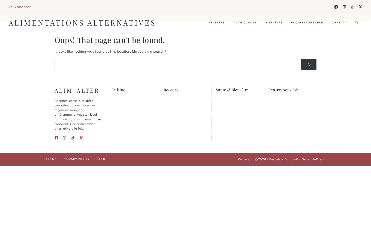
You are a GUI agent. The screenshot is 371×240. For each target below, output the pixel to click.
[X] (360, 7)
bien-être (274, 22)
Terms (51, 159)
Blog (101, 159)
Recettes (216, 22)
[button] (356, 22)
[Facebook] (336, 7)
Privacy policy (77, 159)
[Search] (308, 64)
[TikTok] (352, 7)
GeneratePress (313, 159)
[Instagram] (344, 7)
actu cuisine (245, 22)
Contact (339, 22)
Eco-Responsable (307, 22)
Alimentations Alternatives (82, 23)
